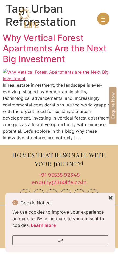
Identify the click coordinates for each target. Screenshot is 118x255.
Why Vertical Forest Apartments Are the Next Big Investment (55, 48)
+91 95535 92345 (59, 175)
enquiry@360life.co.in (59, 182)
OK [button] (60, 240)
